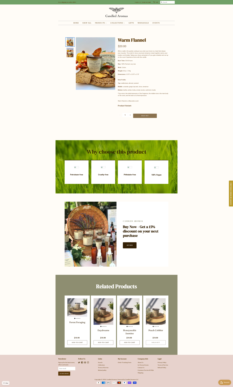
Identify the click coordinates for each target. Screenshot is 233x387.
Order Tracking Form (124, 362)
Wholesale (143, 23)
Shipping (140, 373)
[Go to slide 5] (79, 318)
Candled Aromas (111, 379)
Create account (146, 2)
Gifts (131, 23)
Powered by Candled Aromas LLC (128, 379)
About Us (140, 362)
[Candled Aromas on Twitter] (79, 363)
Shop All (86, 23)
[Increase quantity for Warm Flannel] (130, 115)
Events (156, 23)
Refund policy (102, 370)
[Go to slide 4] (78, 318)
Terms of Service (103, 367)
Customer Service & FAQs (146, 370)
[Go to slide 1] (74, 318)
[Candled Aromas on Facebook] (82, 363)
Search (100, 362)
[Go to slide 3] (77, 318)
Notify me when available (231, 193)
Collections (117, 23)
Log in (137, 2)
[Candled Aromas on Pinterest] (85, 363)
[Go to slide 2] (128, 326)
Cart (157, 2)
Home (76, 23)
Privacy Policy (162, 362)
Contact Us (141, 367)
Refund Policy (162, 367)
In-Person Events (143, 365)
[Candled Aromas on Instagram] (88, 363)
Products (100, 23)
